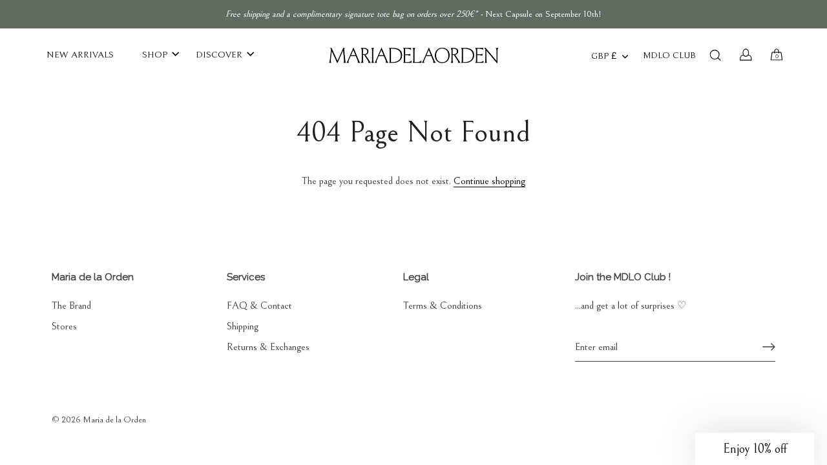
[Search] (715, 54)
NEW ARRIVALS (80, 54)
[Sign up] (768, 346)
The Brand (71, 305)
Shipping (242, 326)
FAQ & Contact (259, 305)
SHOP (154, 54)
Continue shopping (489, 181)
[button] (754, 449)
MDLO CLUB (669, 55)
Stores (64, 326)
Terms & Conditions (442, 305)
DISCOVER (219, 54)
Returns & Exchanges (268, 347)
